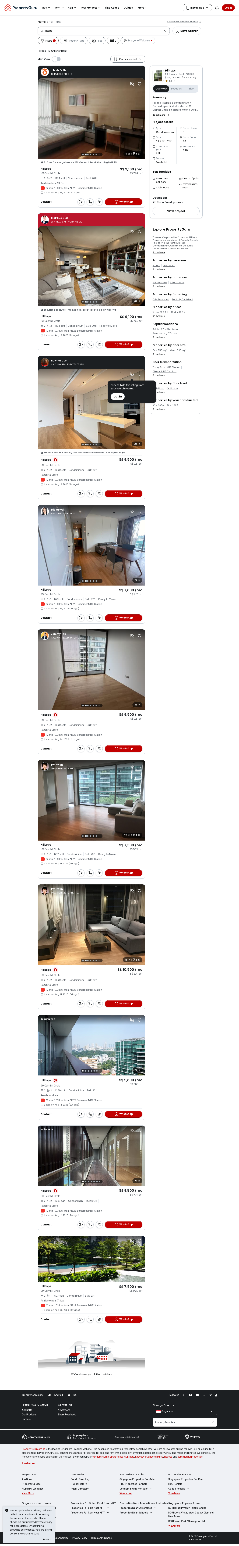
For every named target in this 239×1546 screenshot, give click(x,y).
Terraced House (179, 248)
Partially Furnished (182, 299)
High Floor (158, 388)
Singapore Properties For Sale (137, 1479)
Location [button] (176, 88)
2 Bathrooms (160, 282)
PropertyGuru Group (35, 1405)
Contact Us (65, 1405)
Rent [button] (58, 7)
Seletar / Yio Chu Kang (165, 329)
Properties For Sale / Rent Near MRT (93, 1503)
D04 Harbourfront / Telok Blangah (187, 1507)
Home (42, 21)
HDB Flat (180, 242)
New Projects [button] (88, 7)
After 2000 (158, 405)
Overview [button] (161, 88)
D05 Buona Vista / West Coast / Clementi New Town (191, 1514)
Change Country (163, 1405)
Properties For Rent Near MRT (88, 1512)
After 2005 (172, 405)
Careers (26, 1419)
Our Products (29, 1414)
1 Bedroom (169, 265)
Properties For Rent (180, 1474)
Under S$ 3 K (178, 312)
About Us (27, 1410)
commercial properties (190, 1456)
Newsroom (64, 1410)
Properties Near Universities (136, 1507)
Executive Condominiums (149, 1456)
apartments (116, 1456)
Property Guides (31, 1484)
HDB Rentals (175, 1484)
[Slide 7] (101, 154)
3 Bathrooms (177, 282)
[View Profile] (57, 72)
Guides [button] (128, 7)
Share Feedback (67, 1414)
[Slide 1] (82, 154)
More (141, 7)
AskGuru (27, 1479)
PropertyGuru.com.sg (33, 1449)
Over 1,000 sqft (178, 350)
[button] (162, 115)
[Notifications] (216, 7)
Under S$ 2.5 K (160, 312)
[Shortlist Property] (139, 84)
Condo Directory (80, 1479)
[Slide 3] (89, 154)
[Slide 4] (93, 154)
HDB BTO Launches (33, 1488)
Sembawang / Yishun (165, 333)
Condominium (161, 245)
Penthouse (172, 388)
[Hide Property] (132, 84)
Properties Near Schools (134, 1512)
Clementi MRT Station (164, 371)
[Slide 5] (96, 154)
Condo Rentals (176, 1488)
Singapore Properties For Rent (185, 1479)
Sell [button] (70, 7)
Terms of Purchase (101, 1538)
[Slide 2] (85, 154)
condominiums (100, 1456)
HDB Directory (79, 1484)
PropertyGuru (30, 1474)
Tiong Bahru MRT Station (166, 367)
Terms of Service (59, 1538)
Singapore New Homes (36, 1503)
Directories (78, 1474)
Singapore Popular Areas (184, 1503)
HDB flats (129, 1456)
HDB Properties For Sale (133, 1484)
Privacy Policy (44, 1521)
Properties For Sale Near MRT (88, 1507)
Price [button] (191, 88)
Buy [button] (44, 7)
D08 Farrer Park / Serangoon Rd (186, 1521)
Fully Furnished (161, 299)
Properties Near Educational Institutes (144, 1503)
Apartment (176, 245)
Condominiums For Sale (133, 1488)
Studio (156, 265)
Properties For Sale (131, 1474)
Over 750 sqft (160, 350)
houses (168, 1456)
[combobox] (103, 31)
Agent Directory (80, 1488)
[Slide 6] (97, 1071)
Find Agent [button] (112, 7)
